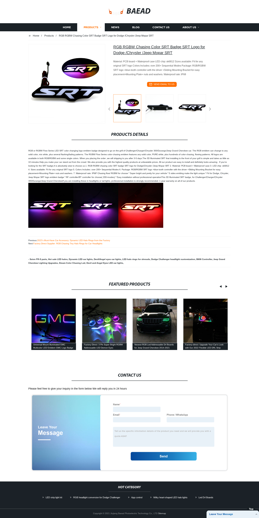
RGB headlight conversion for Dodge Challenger (96, 497)
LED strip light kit (54, 497)
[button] (109, 109)
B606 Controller (204, 259)
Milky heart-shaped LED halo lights (170, 497)
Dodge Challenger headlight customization (173, 259)
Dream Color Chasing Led (72, 263)
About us (189, 27)
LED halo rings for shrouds (136, 259)
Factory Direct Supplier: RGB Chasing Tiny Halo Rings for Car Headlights (67, 243)
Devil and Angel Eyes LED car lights (104, 263)
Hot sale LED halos (58, 259)
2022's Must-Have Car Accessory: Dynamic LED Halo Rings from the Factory (73, 240)
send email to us (163, 84)
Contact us (161, 27)
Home (67, 27)
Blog (136, 27)
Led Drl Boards (206, 497)
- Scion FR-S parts (37, 259)
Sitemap (162, 513)
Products (91, 27)
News (115, 27)
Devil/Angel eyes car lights (107, 259)
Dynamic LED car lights (81, 259)
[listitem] (129, 108)
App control (136, 497)
